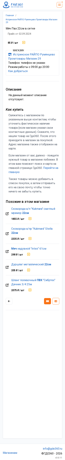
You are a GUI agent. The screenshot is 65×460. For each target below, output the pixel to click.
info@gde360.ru (52, 448)
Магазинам (10, 452)
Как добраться (18, 71)
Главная (10, 15)
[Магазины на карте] (47, 301)
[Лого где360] (13, 4)
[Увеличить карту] (9, 301)
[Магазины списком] (55, 301)
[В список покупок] (23, 43)
